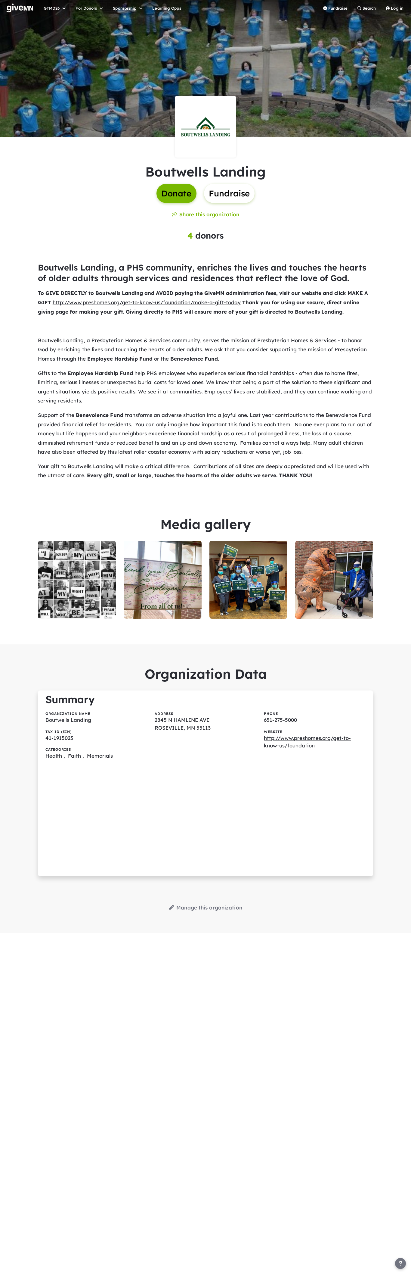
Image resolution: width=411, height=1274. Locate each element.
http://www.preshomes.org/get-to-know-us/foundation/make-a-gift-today (147, 302)
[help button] (400, 1263)
